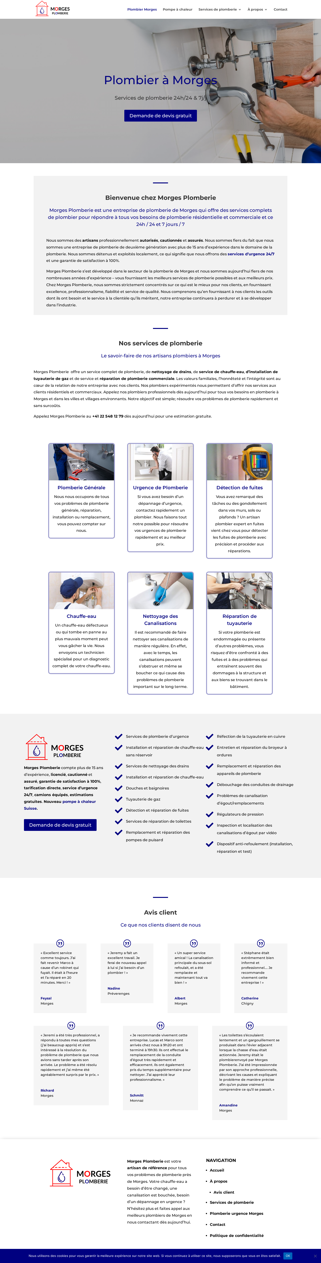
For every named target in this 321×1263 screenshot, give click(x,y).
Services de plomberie (218, 10)
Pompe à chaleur (177, 10)
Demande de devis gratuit (160, 115)
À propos (255, 10)
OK (288, 1256)
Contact (280, 10)
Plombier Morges (142, 10)
